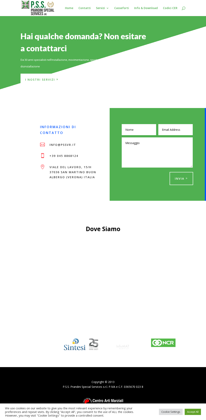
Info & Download (146, 8)
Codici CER (170, 8)
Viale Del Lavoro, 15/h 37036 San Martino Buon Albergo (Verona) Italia (72, 172)
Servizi (100, 8)
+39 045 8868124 (63, 156)
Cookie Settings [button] (170, 412)
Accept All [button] (193, 412)
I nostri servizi (40, 79)
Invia (179, 178)
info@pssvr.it (62, 145)
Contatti (84, 8)
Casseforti (121, 8)
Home (69, 8)
